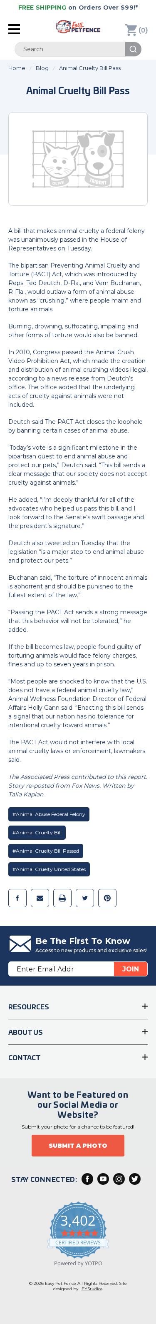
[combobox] (78, 49)
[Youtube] (103, 1179)
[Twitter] (85, 898)
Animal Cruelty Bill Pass (78, 90)
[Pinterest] (107, 898)
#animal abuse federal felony (48, 814)
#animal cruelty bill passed (45, 851)
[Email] (40, 898)
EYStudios (92, 1288)
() (143, 30)
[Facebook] (17, 898)
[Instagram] (119, 1179)
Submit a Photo (78, 1145)
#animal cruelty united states (49, 869)
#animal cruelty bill (37, 832)
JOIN (130, 969)
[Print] (62, 898)
